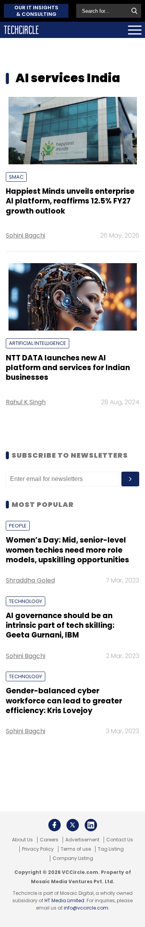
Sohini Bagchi (25, 235)
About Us (22, 840)
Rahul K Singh (26, 402)
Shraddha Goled (30, 580)
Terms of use (76, 849)
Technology (25, 601)
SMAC (16, 177)
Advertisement (82, 840)
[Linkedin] (91, 825)
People (18, 525)
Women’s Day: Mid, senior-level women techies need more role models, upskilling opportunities (67, 550)
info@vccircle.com (86, 908)
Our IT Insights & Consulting (36, 11)
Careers (49, 840)
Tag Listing (111, 849)
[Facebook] (54, 825)
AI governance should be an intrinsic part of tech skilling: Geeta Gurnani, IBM (60, 625)
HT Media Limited (64, 900)
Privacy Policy (38, 849)
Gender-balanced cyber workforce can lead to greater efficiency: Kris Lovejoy (64, 701)
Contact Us (119, 840)
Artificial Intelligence (37, 343)
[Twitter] (73, 825)
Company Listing (73, 858)
